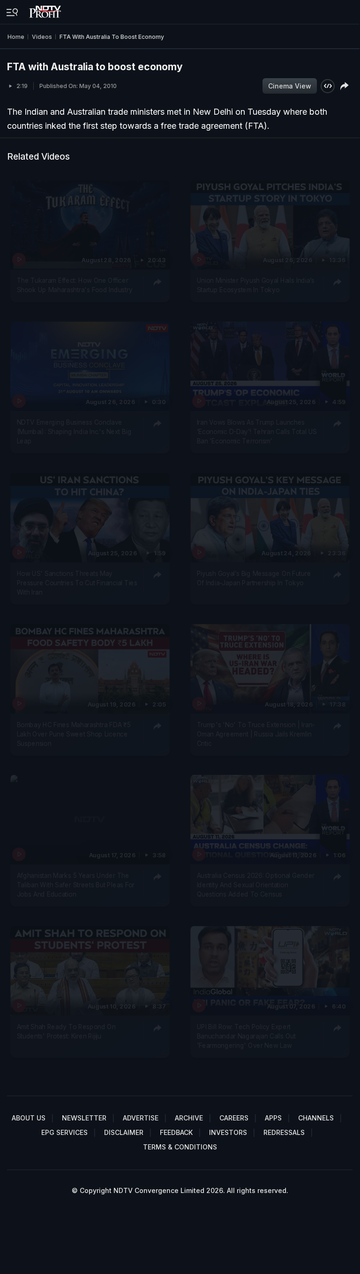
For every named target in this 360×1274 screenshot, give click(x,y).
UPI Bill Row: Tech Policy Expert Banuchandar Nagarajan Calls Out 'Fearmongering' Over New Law (245, 1036)
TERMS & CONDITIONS (180, 1147)
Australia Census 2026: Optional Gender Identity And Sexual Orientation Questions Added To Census (255, 884)
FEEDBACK (176, 1132)
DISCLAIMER (123, 1132)
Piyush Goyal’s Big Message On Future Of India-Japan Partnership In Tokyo (253, 577)
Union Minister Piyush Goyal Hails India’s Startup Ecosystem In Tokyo (255, 285)
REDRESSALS (284, 1132)
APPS (273, 1118)
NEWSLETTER (84, 1118)
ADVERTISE (140, 1118)
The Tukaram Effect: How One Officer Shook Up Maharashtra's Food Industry (75, 285)
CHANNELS (316, 1118)
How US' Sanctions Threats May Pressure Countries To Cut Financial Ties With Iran (77, 582)
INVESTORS (228, 1132)
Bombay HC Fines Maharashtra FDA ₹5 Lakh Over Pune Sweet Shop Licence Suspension (74, 734)
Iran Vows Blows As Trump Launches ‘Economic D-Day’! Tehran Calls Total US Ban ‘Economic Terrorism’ (256, 431)
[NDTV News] (46, 9)
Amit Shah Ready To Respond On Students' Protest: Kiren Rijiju (66, 1031)
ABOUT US (28, 1118)
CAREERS (233, 1118)
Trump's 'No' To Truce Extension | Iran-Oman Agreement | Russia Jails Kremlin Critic (255, 734)
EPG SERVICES (64, 1132)
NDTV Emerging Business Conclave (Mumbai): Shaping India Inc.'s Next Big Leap (74, 431)
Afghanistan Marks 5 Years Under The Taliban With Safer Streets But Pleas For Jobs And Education (76, 884)
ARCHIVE (189, 1118)
